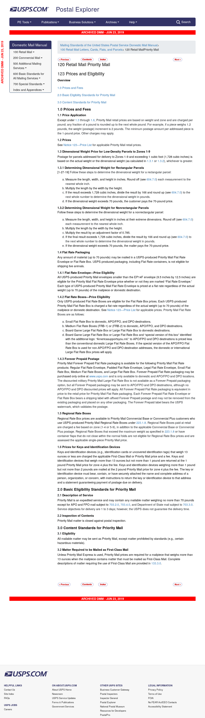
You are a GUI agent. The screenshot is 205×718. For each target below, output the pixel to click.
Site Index (9, 693)
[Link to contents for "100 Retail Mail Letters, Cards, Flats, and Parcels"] (87, 59)
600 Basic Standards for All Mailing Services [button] (29, 75)
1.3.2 (161, 161)
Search (186, 22)
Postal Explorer (77, 8)
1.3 (77, 120)
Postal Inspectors (109, 693)
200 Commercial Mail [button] (26, 57)
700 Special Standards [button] (27, 84)
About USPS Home (61, 689)
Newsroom (57, 693)
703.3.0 (188, 504)
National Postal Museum (112, 706)
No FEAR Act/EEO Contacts (162, 702)
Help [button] (132, 22)
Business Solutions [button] (81, 22)
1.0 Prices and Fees (70, 88)
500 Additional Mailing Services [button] (27, 65)
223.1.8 (141, 422)
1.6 (93, 120)
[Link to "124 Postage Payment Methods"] (177, 59)
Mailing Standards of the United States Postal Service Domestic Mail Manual (108, 45)
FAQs (7, 698)
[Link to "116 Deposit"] (64, 59)
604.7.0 (151, 179)
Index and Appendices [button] (27, 90)
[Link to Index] (103, 59)
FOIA (151, 698)
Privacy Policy (155, 689)
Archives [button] (111, 22)
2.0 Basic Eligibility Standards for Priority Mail (86, 95)
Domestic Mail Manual (29, 44)
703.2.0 (114, 504)
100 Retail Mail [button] (22, 52)
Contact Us (9, 689)
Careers (8, 709)
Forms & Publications (63, 702)
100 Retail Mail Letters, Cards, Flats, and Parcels (91, 49)
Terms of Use (155, 693)
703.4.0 (125, 504)
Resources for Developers (113, 710)
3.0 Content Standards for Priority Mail (81, 102)
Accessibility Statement (160, 706)
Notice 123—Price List (77, 145)
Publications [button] (49, 22)
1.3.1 (150, 161)
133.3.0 (156, 563)
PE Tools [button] (23, 22)
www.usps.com (98, 376)
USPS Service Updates (64, 698)
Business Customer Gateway (114, 689)
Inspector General (109, 698)
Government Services (63, 706)
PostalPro (105, 714)
